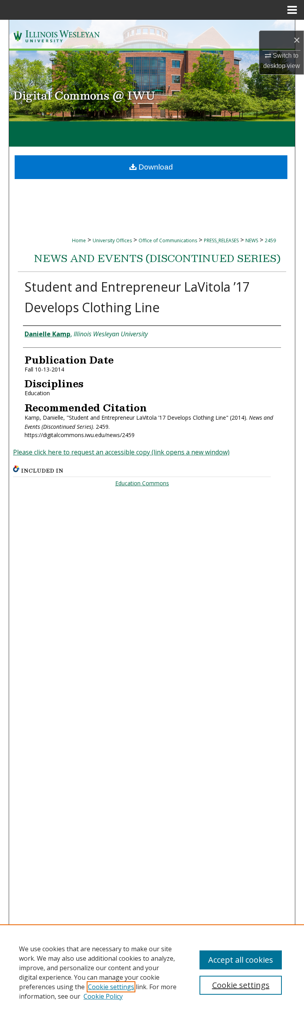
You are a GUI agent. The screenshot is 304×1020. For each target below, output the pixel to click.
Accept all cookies (240, 959)
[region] (152, 972)
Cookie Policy (103, 996)
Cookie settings (111, 986)
